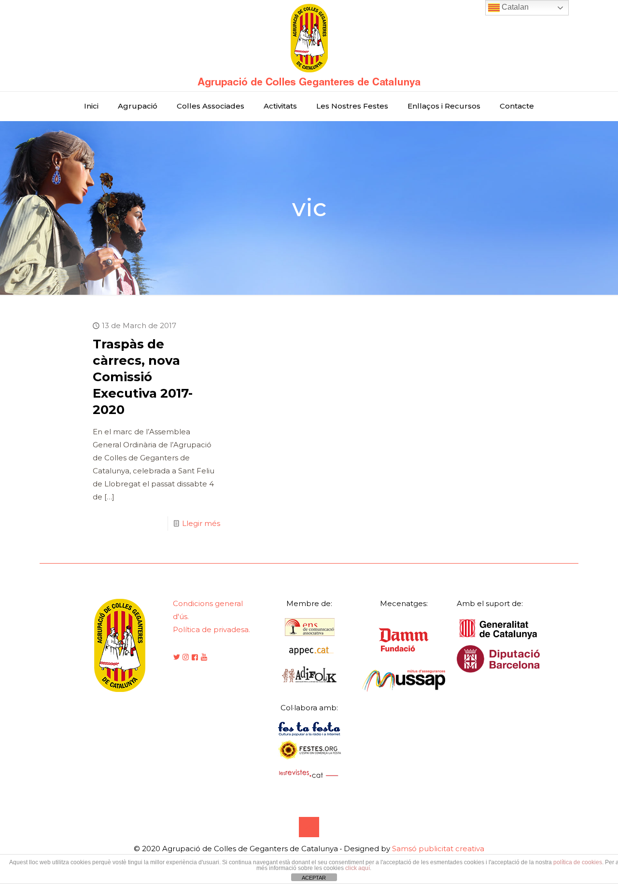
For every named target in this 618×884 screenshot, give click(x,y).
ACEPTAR (314, 878)
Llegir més (201, 523)
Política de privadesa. (211, 629)
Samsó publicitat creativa (438, 848)
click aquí (357, 868)
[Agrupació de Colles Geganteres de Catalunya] (309, 45)
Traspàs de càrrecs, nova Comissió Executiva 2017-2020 (143, 376)
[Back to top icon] (309, 827)
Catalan (514, 7)
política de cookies (577, 862)
